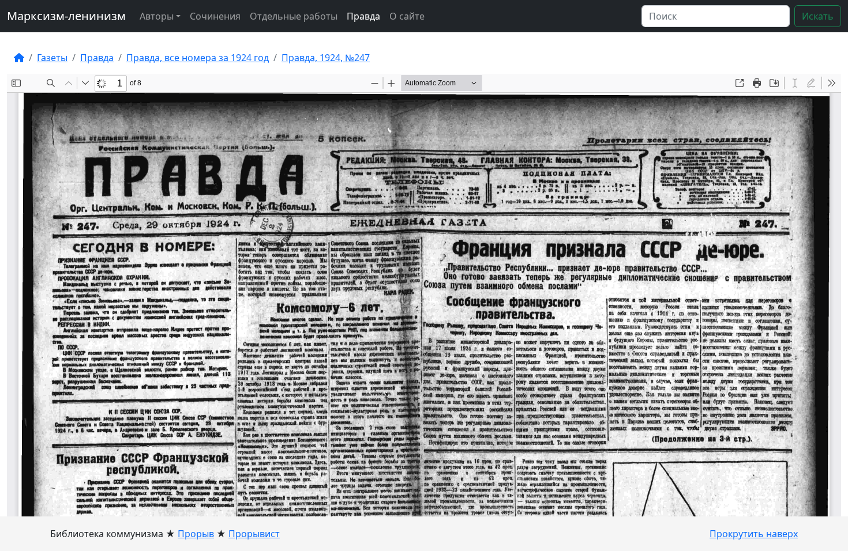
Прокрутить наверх (754, 533)
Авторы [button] (157, 16)
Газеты (52, 57)
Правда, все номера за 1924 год (197, 57)
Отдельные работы (293, 16)
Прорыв (196, 533)
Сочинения (215, 16)
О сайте (407, 16)
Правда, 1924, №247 (326, 57)
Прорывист (254, 533)
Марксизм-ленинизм (66, 16)
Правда (363, 16)
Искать (818, 16)
